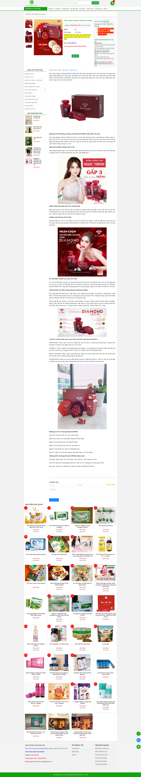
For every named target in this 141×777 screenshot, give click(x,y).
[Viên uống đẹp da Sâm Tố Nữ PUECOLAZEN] (58, 573)
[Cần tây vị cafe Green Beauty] (35, 573)
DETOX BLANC (28, 93)
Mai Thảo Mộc (29, 105)
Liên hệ (105, 8)
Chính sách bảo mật (101, 751)
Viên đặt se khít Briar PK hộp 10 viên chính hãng (37, 150)
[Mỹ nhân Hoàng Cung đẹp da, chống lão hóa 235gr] (58, 662)
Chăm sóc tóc (29, 77)
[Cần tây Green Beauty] (105, 515)
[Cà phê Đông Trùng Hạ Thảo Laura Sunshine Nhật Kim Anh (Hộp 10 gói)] (58, 721)
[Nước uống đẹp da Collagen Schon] (35, 633)
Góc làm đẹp (74, 8)
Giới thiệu (58, 8)
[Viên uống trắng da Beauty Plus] (35, 544)
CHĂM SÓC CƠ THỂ (30, 109)
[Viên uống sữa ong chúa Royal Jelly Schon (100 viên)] (35, 515)
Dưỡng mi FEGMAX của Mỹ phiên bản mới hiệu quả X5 (37, 162)
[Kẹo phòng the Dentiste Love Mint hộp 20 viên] (35, 722)
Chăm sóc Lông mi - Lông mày (33, 80)
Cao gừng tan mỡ (37, 138)
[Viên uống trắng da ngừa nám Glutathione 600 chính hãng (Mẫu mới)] (105, 691)
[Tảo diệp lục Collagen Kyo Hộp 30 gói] (82, 603)
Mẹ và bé (82, 8)
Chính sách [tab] (73, 70)
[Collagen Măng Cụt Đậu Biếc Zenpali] (82, 691)
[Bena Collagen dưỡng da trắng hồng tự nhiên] (35, 662)
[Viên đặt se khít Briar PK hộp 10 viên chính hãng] (28, 151)
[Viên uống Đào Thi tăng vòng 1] (58, 633)
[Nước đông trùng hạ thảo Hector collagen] (35, 691)
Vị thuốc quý (90, 8)
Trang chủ (51, 8)
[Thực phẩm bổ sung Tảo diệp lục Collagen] (58, 515)
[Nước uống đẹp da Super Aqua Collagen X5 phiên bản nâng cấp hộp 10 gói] (105, 573)
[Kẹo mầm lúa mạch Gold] (82, 633)
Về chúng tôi (75, 748)
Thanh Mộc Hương (30, 96)
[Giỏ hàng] (112, 3)
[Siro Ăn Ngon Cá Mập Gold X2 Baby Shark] (82, 573)
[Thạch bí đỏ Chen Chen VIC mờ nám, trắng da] (58, 691)
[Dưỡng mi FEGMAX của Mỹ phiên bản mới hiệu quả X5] (28, 161)
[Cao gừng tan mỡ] (28, 141)
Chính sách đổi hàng (101, 764)
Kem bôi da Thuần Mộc (36, 117)
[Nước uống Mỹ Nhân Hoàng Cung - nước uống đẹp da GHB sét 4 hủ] (82, 544)
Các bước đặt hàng (100, 761)
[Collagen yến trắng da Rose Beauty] (82, 662)
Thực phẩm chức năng (31, 99)
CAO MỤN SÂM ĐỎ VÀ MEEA (32, 86)
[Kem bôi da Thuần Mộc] (28, 120)
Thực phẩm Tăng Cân (31, 102)
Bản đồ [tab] (65, 70)
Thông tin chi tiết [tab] (55, 70)
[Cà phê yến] (105, 633)
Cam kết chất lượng (101, 758)
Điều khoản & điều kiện (102, 748)
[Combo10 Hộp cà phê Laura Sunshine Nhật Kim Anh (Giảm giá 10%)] (82, 721)
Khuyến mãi (65, 8)
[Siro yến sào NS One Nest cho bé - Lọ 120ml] (105, 544)
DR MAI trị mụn (29, 74)
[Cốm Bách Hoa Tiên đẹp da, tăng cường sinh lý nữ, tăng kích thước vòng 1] (105, 603)
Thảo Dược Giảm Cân (31, 90)
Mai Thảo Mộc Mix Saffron (37, 127)
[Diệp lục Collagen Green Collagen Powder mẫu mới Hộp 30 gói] (58, 603)
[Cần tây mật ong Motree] (58, 544)
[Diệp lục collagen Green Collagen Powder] (82, 515)
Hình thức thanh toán (101, 755)
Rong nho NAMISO (30, 83)
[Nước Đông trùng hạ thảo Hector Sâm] (105, 662)
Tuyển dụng (98, 8)
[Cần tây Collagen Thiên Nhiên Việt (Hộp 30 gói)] (35, 603)
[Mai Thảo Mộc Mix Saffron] (28, 129)
